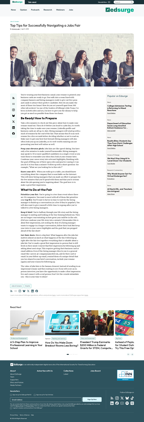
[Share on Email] (13, 104)
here (54, 295)
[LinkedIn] (32, 291)
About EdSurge (15, 374)
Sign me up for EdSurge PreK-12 (22, 394)
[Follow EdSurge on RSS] (112, 398)
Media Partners (15, 385)
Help (32, 415)
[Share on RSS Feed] (13, 98)
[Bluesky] (24, 291)
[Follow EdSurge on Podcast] (132, 403)
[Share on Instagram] (13, 110)
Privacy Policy (30, 406)
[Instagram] (20, 291)
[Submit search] (131, 2)
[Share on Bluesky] (13, 116)
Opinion (23, 10)
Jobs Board (95, 371)
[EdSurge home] (17, 2)
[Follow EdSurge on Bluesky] (127, 398)
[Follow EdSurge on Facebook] (117, 403)
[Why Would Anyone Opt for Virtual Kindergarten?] (120, 175)
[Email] (15, 291)
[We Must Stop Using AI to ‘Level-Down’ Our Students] (120, 160)
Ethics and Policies (16, 382)
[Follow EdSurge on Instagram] (117, 398)
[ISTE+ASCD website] (32, 2)
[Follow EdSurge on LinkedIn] (112, 403)
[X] (28, 291)
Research (48, 10)
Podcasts (35, 10)
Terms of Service (24, 415)
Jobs (71, 10)
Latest (66, 374)
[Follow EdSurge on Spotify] (127, 403)
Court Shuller (111, 163)
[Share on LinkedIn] (13, 127)
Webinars (60, 10)
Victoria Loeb (16, 29)
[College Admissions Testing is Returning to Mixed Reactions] (120, 108)
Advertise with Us (45, 371)
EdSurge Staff (111, 131)
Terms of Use (19, 406)
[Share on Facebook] (13, 133)
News (13, 10)
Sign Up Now (92, 399)
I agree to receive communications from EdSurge (28, 408)
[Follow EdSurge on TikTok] (132, 398)
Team (12, 377)
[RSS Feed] (11, 291)
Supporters (14, 380)
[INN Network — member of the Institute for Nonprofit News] (125, 375)
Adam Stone (110, 194)
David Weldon (111, 113)
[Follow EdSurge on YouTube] (122, 403)
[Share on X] (13, 121)
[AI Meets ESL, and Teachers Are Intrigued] (120, 189)
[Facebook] (36, 291)
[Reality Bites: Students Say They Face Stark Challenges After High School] (120, 143)
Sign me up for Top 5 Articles (44, 394)
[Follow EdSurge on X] (122, 398)
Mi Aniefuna (110, 179)
